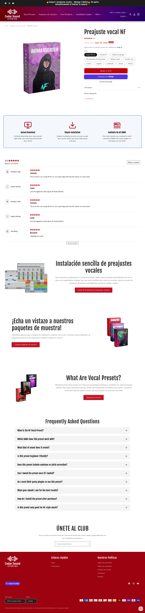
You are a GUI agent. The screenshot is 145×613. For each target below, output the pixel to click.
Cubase (88, 63)
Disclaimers (101, 573)
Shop (53, 563)
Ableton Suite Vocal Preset (17, 26)
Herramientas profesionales (95, 59)
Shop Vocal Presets (94, 397)
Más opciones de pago (106, 81)
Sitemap (100, 576)
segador (99, 63)
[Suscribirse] (88, 544)
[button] (30, 14)
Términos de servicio (104, 570)
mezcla (120, 63)
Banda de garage (118, 54)
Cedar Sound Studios (15, 608)
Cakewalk (110, 63)
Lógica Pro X (90, 54)
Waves (130, 63)
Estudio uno (129, 59)
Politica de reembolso (105, 566)
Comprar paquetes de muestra (26, 344)
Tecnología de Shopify (63, 608)
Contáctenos (55, 566)
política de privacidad (105, 563)
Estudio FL (103, 54)
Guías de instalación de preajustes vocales (93, 290)
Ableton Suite (115, 59)
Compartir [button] (90, 98)
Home (6, 26)
